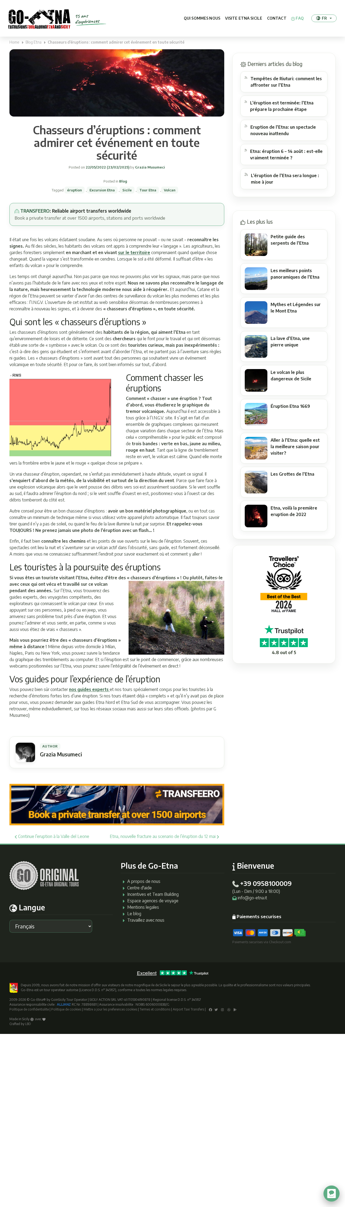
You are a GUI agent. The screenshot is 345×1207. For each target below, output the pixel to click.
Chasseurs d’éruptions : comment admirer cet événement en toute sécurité (117, 142)
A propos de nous (143, 881)
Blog (123, 181)
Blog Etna (34, 42)
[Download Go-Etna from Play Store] (235, 1009)
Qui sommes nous (202, 18)
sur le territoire (134, 252)
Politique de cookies (66, 1009)
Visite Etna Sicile (244, 18)
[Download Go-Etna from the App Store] (228, 1009)
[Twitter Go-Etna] (216, 1009)
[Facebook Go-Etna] (210, 1009)
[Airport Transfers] (116, 804)
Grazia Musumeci (149, 167)
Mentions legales (143, 907)
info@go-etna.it (252, 897)
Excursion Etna (102, 190)
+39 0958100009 (266, 883)
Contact (277, 18)
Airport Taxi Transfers (188, 1009)
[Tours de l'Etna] (39, 18)
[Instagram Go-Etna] (222, 1009)
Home (14, 42)
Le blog (134, 913)
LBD (28, 1024)
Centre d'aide (139, 887)
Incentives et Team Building (153, 894)
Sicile (127, 190)
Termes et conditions (155, 1009)
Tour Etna (147, 190)
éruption (74, 190)
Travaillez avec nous (145, 920)
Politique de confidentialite (29, 1009)
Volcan (169, 190)
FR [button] (324, 18)
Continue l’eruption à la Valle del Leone (53, 836)
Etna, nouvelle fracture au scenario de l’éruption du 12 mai (163, 836)
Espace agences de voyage (152, 900)
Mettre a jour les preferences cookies (110, 1009)
